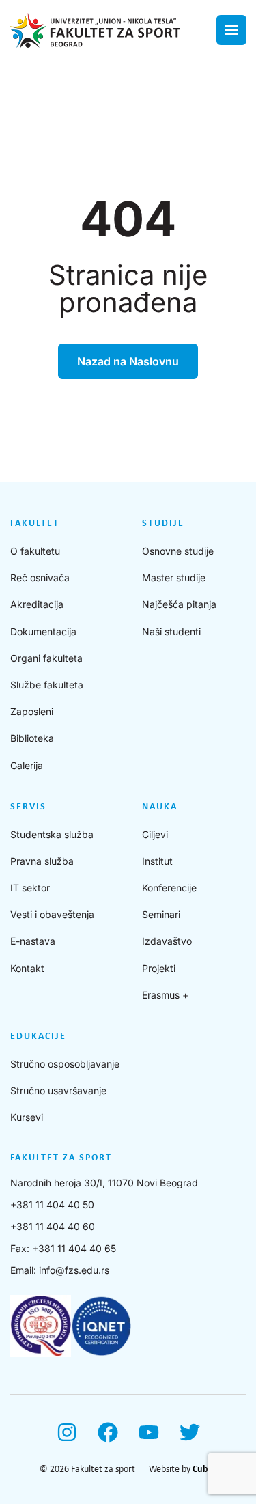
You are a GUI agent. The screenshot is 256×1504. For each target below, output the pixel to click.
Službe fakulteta (46, 685)
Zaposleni (31, 711)
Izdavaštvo (167, 941)
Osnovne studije (178, 551)
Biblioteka (32, 738)
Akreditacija (36, 604)
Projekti (158, 968)
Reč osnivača (40, 577)
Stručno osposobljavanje (64, 1064)
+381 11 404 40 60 (52, 1226)
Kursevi (26, 1117)
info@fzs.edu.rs (74, 1270)
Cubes (205, 1469)
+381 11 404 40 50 (52, 1204)
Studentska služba (52, 834)
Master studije (173, 577)
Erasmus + (165, 995)
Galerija (26, 765)
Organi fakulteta (46, 658)
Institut (157, 861)
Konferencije (169, 887)
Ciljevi (155, 834)
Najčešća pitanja (179, 604)
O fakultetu (35, 551)
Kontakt (27, 968)
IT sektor (30, 887)
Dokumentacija (43, 631)
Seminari (161, 914)
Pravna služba (42, 861)
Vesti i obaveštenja (52, 914)
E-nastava (32, 941)
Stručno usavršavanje (58, 1090)
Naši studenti (171, 631)
